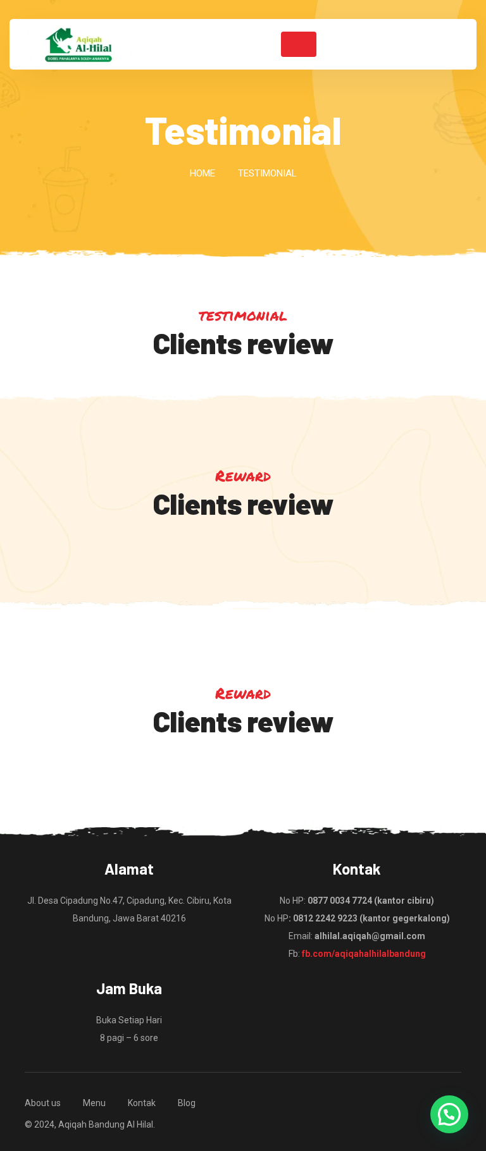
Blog (187, 1103)
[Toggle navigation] (298, 44)
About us (43, 1103)
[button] (449, 1114)
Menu (94, 1103)
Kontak (142, 1103)
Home (202, 173)
